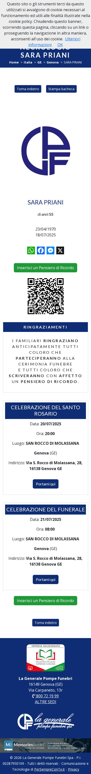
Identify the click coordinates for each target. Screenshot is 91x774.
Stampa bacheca (61, 89)
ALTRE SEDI (45, 701)
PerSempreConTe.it (49, 769)
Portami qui (45, 483)
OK (60, 44)
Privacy (73, 769)
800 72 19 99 (47, 696)
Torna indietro (28, 89)
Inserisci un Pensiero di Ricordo (45, 267)
